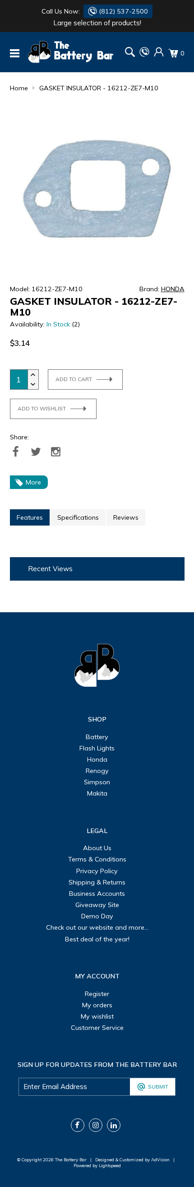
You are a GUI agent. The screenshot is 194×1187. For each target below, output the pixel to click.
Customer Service (97, 1028)
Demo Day (97, 916)
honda (97, 759)
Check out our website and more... (97, 927)
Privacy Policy (97, 871)
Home (19, 88)
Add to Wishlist (42, 408)
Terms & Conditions (97, 859)
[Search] (130, 53)
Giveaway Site (97, 905)
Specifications (78, 517)
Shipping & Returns (97, 882)
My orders (97, 1005)
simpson (97, 782)
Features (30, 517)
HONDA (173, 289)
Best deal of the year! (97, 939)
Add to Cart (73, 379)
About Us (97, 848)
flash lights (97, 748)
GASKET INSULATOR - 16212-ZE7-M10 (98, 88)
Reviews (126, 517)
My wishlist (97, 1016)
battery (97, 737)
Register (97, 994)
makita (97, 793)
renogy (97, 771)
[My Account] (159, 55)
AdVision (160, 1159)
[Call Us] (144, 55)
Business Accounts (97, 893)
